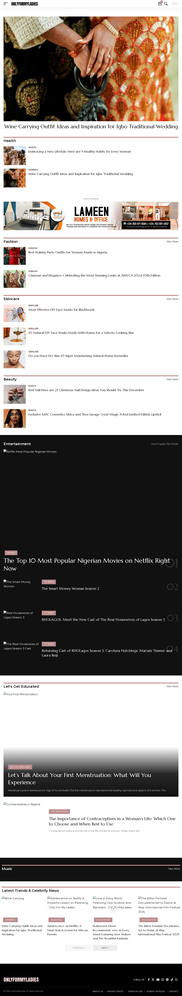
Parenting (57, 920)
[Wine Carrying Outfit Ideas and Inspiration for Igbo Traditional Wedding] (91, 69)
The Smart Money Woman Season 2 (70, 588)
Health (32, 147)
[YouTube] (158, 979)
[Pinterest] (167, 979)
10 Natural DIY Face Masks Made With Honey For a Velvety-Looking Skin (81, 333)
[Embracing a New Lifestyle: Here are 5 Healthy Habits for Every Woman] (15, 155)
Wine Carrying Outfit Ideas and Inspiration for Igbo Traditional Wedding (91, 126)
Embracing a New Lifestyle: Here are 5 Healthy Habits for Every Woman (79, 151)
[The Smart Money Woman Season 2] (21, 593)
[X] (153, 979)
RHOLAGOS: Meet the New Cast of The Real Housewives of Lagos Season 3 (103, 619)
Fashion (11, 241)
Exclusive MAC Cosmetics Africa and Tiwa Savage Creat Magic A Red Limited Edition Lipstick (95, 414)
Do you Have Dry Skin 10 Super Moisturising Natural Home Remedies (78, 356)
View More (172, 241)
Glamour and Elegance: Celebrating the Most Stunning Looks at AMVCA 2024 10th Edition (94, 275)
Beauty (10, 379)
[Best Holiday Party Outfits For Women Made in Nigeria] (15, 256)
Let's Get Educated (21, 686)
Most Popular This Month (164, 443)
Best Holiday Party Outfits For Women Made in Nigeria (67, 252)
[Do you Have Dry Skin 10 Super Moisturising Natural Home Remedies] (15, 359)
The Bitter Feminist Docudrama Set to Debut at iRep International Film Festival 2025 (158, 930)
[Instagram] (163, 979)
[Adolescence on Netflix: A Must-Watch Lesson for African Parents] (68, 908)
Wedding (33, 170)
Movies (11, 553)
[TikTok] (172, 979)
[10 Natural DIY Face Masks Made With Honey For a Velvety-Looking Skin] (15, 336)
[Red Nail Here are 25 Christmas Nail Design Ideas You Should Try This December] (15, 394)
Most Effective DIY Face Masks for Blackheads (61, 310)
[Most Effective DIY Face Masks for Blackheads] (15, 313)
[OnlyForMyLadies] (24, 3)
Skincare (11, 299)
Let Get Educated (20, 767)
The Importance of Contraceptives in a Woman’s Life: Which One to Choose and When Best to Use (112, 821)
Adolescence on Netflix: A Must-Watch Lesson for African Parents (67, 930)
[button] (7, 3)
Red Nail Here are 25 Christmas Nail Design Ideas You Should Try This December (86, 390)
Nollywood (103, 920)
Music (7, 869)
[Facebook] (148, 979)
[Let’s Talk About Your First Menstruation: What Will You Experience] (91, 744)
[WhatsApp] (176, 979)
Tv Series (48, 582)
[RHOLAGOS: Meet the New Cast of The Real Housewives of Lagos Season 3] (21, 624)
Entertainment (17, 444)
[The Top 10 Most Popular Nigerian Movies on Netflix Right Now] (91, 501)
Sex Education (59, 811)
